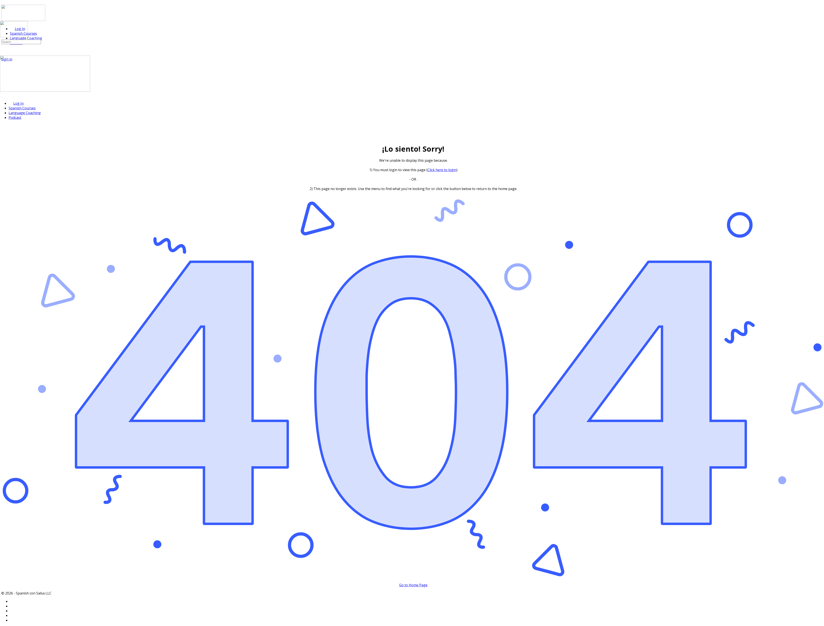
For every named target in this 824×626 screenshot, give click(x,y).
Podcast (15, 117)
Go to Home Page (413, 585)
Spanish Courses (22, 108)
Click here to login (441, 169)
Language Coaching (25, 112)
